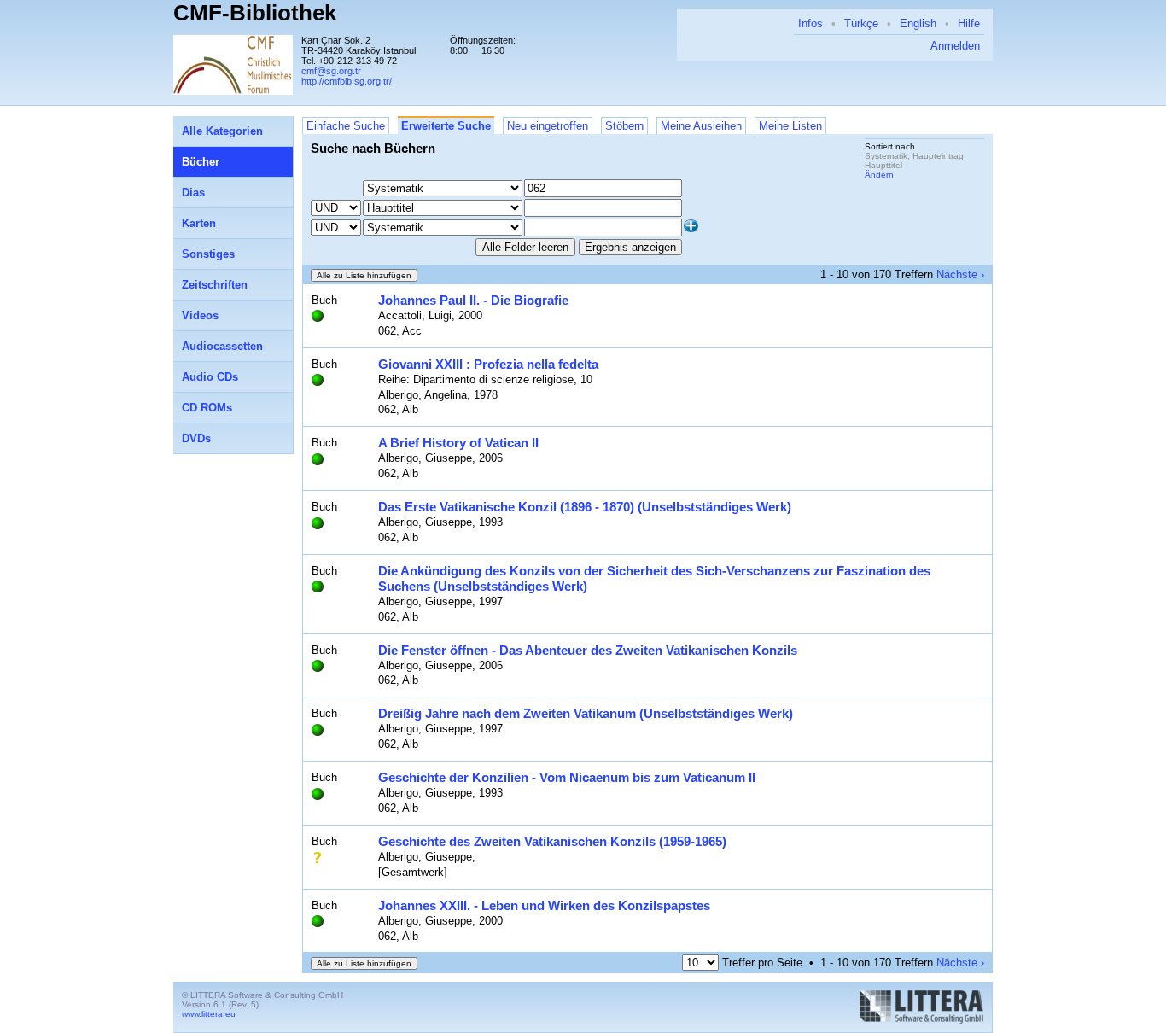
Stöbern (624, 126)
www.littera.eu (209, 1013)
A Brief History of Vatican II (458, 442)
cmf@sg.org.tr (331, 71)
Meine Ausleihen (701, 126)
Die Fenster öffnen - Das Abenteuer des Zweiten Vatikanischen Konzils (587, 650)
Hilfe (969, 23)
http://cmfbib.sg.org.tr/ (346, 81)
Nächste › (960, 274)
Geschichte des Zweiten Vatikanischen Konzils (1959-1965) (552, 841)
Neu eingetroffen (547, 126)
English (918, 23)
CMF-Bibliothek (254, 13)
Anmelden (955, 45)
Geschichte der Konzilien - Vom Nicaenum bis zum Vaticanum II (566, 777)
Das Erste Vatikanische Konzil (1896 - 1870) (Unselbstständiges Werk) (584, 506)
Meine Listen (790, 126)
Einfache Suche (345, 126)
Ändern (879, 174)
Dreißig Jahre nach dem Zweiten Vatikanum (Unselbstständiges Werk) (585, 713)
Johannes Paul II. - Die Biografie (473, 300)
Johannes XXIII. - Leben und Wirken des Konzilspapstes (544, 905)
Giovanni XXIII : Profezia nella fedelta (488, 364)
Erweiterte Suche (446, 126)
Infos (810, 23)
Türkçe (861, 23)
